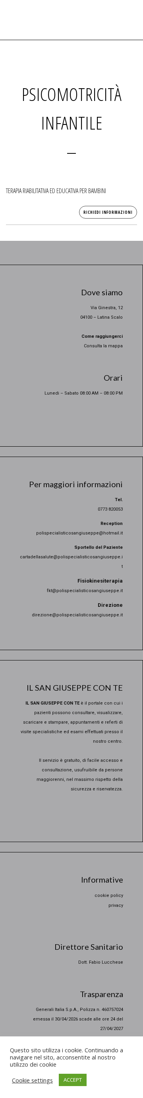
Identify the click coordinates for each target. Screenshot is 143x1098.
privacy (115, 905)
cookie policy (109, 895)
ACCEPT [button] (73, 1079)
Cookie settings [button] (32, 1080)
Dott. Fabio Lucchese (100, 962)
